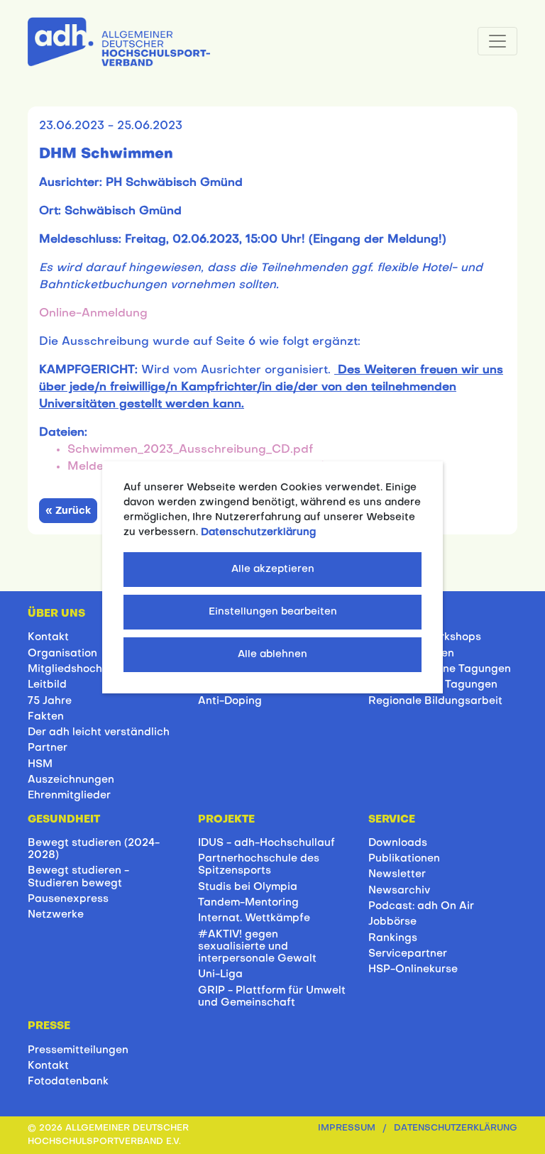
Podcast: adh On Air (421, 906)
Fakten (46, 717)
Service (391, 820)
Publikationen (404, 859)
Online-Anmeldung (93, 313)
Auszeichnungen (71, 780)
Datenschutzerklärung (455, 1128)
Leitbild (47, 685)
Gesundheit (64, 820)
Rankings (392, 938)
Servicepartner (407, 954)
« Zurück (68, 511)
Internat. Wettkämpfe (254, 918)
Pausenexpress (68, 899)
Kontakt (48, 637)
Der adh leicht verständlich (99, 732)
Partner (47, 748)
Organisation (62, 654)
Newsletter (397, 874)
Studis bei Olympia (247, 887)
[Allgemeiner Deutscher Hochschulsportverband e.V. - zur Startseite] (119, 39)
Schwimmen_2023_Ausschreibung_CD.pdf (190, 450)
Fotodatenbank (68, 1082)
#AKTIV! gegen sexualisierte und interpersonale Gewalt (257, 947)
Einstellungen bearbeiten (273, 612)
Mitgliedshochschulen (85, 669)
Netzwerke (56, 915)
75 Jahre (50, 701)
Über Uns (56, 614)
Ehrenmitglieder (69, 796)
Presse (49, 1026)
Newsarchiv (399, 891)
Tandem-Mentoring (248, 903)
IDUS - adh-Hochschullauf (266, 843)
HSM (40, 764)
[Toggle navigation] (497, 41)
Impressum (346, 1128)
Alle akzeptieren (272, 569)
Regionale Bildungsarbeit (435, 701)
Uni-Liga (220, 974)
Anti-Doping (230, 701)
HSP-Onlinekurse (413, 969)
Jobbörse (392, 922)
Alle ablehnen (272, 654)
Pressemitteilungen (78, 1050)
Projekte (226, 820)
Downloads (397, 843)
